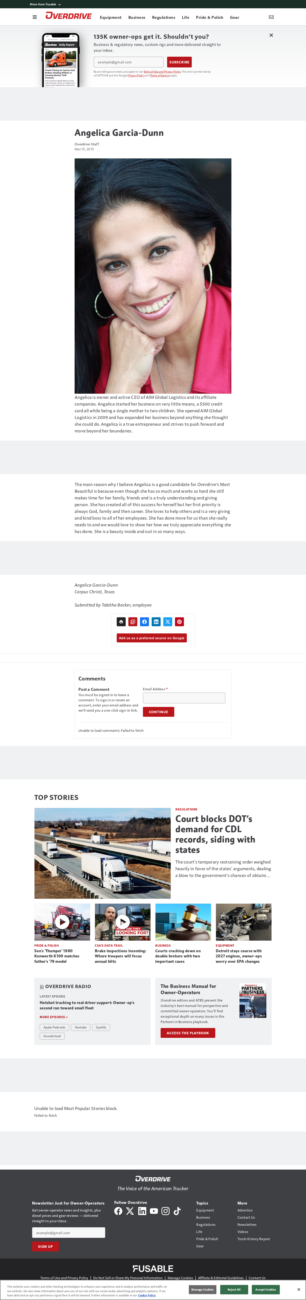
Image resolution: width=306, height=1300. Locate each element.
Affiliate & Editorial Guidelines (221, 1277)
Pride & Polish (46, 945)
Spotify (101, 1027)
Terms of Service (160, 75)
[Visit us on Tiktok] (177, 1210)
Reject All (234, 1289)
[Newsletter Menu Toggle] (271, 17)
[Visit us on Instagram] (166, 1210)
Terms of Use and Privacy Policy (162, 71)
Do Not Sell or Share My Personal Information (128, 1277)
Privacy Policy (136, 75)
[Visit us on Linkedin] (142, 1210)
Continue (158, 712)
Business (163, 945)
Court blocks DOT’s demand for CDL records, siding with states (215, 834)
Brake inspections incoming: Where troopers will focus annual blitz (120, 956)
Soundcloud (52, 1036)
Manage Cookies (180, 1277)
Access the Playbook (188, 1033)
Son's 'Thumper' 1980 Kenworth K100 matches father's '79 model (56, 956)
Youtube (81, 1027)
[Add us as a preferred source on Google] (132, 621)
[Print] (121, 621)
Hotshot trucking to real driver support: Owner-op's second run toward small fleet (87, 1005)
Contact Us (257, 1277)
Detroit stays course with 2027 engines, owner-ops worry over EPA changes (239, 956)
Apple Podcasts (54, 1027)
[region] (153, 1290)
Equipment (225, 945)
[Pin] (179, 621)
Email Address (155, 689)
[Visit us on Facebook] (118, 1210)
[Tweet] (167, 621)
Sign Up (45, 1246)
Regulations (186, 809)
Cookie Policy (147, 1295)
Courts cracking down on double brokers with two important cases (178, 956)
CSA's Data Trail (109, 945)
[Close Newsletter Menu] (271, 35)
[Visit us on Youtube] (154, 1210)
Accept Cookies (265, 1289)
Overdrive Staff (87, 144)
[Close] (299, 1289)
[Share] (144, 621)
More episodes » (54, 1017)
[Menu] (34, 17)
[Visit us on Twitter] (130, 1210)
